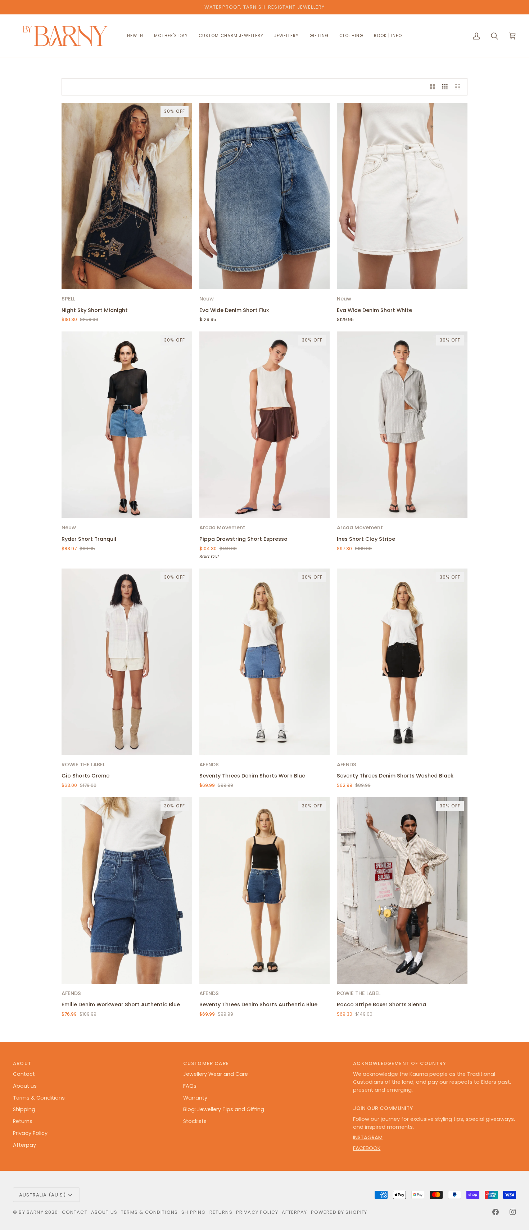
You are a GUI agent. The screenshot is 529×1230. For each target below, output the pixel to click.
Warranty (195, 1097)
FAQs (189, 1085)
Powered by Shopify (339, 1212)
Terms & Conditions (39, 1097)
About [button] (22, 1063)
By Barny (31, 1212)
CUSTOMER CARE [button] (206, 1063)
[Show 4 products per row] (459, 87)
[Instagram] (513, 1212)
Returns (22, 1121)
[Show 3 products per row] (445, 87)
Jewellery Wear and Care (215, 1074)
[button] (231, 36)
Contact (24, 1074)
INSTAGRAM (368, 1137)
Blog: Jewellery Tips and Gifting (223, 1109)
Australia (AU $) (42, 1194)
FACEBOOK (366, 1148)
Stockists (195, 1121)
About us (25, 1085)
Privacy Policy (30, 1133)
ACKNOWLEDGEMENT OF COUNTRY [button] (399, 1063)
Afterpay (24, 1145)
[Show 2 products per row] (432, 87)
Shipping (24, 1109)
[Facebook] (495, 1212)
